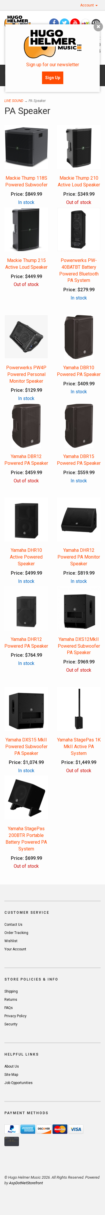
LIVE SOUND (13, 101)
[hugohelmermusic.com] (17, 22)
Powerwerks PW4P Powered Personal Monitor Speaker (26, 374)
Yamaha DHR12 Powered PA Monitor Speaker (78, 556)
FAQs (8, 1008)
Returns (10, 1000)
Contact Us (13, 925)
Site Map (11, 1075)
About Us (11, 1066)
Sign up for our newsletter (52, 64)
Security (11, 1024)
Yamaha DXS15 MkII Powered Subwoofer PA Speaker (26, 746)
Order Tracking (16, 933)
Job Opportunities (18, 1083)
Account (87, 5)
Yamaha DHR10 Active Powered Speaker (26, 556)
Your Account (15, 949)
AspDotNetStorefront (26, 1183)
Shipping (11, 991)
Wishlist (11, 941)
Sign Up (52, 77)
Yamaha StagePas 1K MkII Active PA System (79, 746)
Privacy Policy (15, 1016)
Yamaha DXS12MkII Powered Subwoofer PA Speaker (79, 646)
